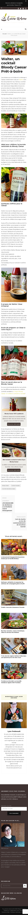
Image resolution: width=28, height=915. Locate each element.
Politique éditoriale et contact (18, 912)
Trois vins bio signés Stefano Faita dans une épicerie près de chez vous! (13, 656)
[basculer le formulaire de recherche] (25, 29)
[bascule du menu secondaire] (1, 8)
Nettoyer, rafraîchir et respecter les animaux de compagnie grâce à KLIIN (12, 582)
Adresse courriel (6, 806)
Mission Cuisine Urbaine (14, 22)
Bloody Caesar (5, 485)
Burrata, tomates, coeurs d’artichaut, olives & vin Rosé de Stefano (12, 631)
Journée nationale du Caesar (8, 488)
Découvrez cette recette (14, 424)
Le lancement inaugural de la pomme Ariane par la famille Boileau (12, 557)
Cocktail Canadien (16, 485)
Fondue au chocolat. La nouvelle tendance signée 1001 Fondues (11, 681)
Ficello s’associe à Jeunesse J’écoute (12, 607)
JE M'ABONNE (14, 813)
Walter (21, 79)
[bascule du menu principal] (1, 29)
